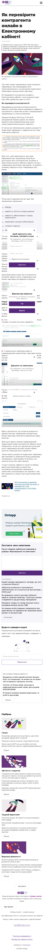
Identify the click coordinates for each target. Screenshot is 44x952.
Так (22, 303)
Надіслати (22, 264)
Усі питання (8, 617)
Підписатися (22, 662)
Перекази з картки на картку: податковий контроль (20, 741)
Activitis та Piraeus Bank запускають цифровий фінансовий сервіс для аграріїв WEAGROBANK (21, 687)
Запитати (22, 573)
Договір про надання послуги (22, 939)
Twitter (13, 501)
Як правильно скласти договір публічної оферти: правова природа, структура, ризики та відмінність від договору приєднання (22, 598)
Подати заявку (14, 533)
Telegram (23, 501)
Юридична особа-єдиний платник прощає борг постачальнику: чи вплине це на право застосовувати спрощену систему (22, 679)
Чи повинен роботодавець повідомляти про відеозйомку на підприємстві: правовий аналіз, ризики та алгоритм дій (22, 611)
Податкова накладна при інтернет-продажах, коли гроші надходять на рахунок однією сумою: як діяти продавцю (20, 783)
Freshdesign (26, 945)
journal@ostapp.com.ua (22, 925)
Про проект (8, 907)
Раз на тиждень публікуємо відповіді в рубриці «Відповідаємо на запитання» (19, 550)
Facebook (4, 501)
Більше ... (8, 700)
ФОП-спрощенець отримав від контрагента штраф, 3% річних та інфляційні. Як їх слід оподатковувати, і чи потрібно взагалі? (27, 486)
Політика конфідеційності (22, 936)
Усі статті (22, 886)
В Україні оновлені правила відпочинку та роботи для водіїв (21, 694)
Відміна (22, 310)
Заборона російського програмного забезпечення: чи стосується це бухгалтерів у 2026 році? (22, 590)
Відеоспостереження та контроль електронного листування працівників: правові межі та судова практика (19, 830)
